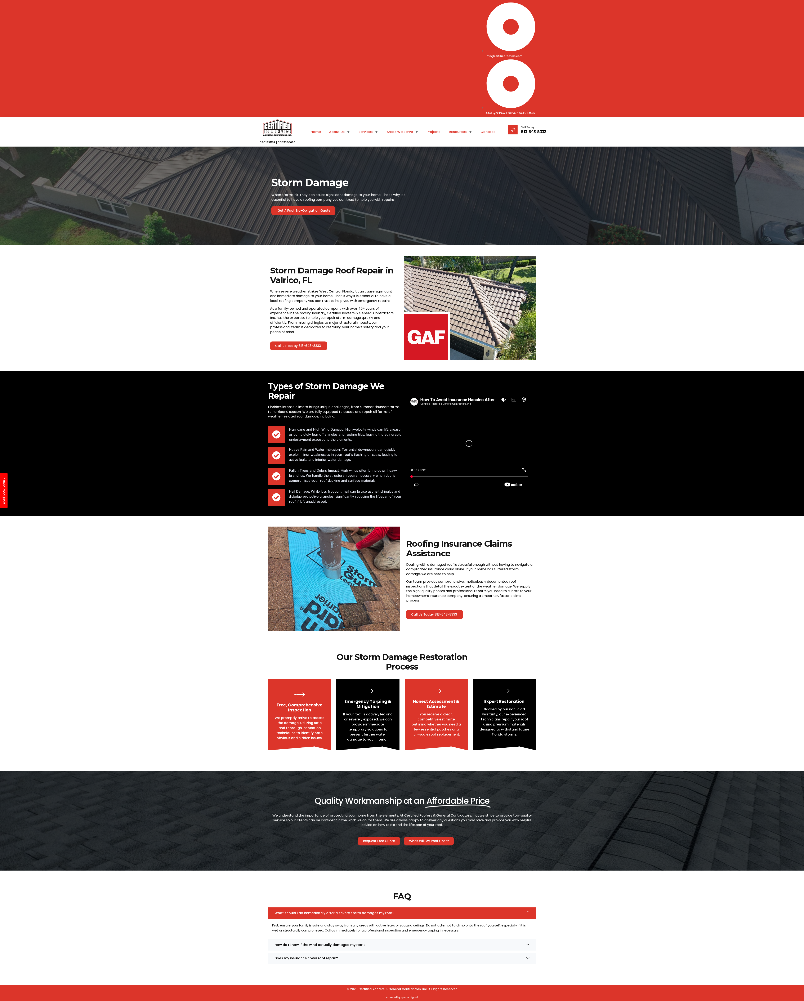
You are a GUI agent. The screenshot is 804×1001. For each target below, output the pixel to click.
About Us (337, 131)
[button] (402, 913)
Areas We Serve (400, 131)
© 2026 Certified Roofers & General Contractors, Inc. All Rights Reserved (402, 989)
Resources (458, 131)
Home (316, 131)
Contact (488, 131)
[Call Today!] (513, 129)
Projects (434, 131)
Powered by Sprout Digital (402, 997)
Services (365, 131)
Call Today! (528, 127)
